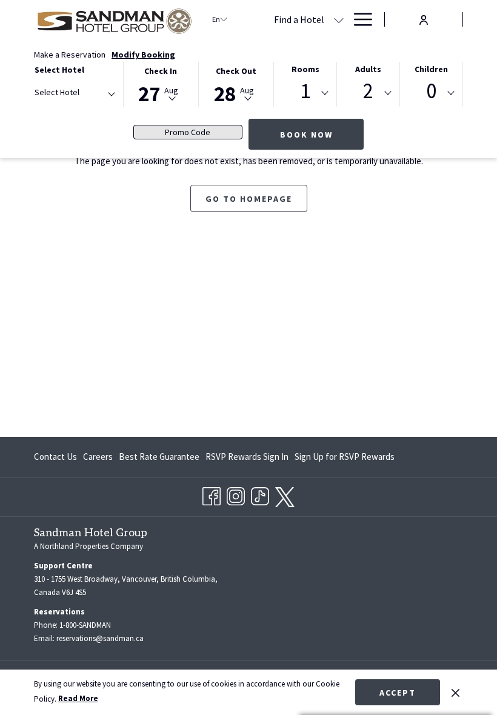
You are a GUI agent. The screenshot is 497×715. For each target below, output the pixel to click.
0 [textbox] (431, 91)
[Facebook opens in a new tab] (211, 493)
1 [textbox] (305, 91)
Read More (78, 698)
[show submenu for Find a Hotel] (339, 19)
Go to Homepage (248, 198)
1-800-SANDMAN (85, 625)
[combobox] (74, 94)
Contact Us (55, 456)
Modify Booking (143, 54)
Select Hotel (59, 69)
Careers (98, 456)
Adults (368, 69)
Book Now (306, 134)
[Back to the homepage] (114, 19)
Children (431, 69)
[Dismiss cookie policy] (455, 692)
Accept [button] (397, 692)
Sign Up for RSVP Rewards (345, 459)
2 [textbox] (368, 91)
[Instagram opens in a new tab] (236, 493)
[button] (161, 83)
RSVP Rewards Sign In (247, 459)
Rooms (305, 69)
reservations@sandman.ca (100, 638)
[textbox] (83, 92)
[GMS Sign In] (424, 18)
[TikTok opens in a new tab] (260, 493)
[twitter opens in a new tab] (285, 494)
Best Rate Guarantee (159, 456)
